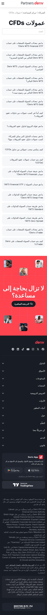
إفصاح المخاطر (14, 565)
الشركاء (41, 12)
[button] (3, 3)
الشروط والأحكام (28, 565)
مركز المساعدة (29, 12)
